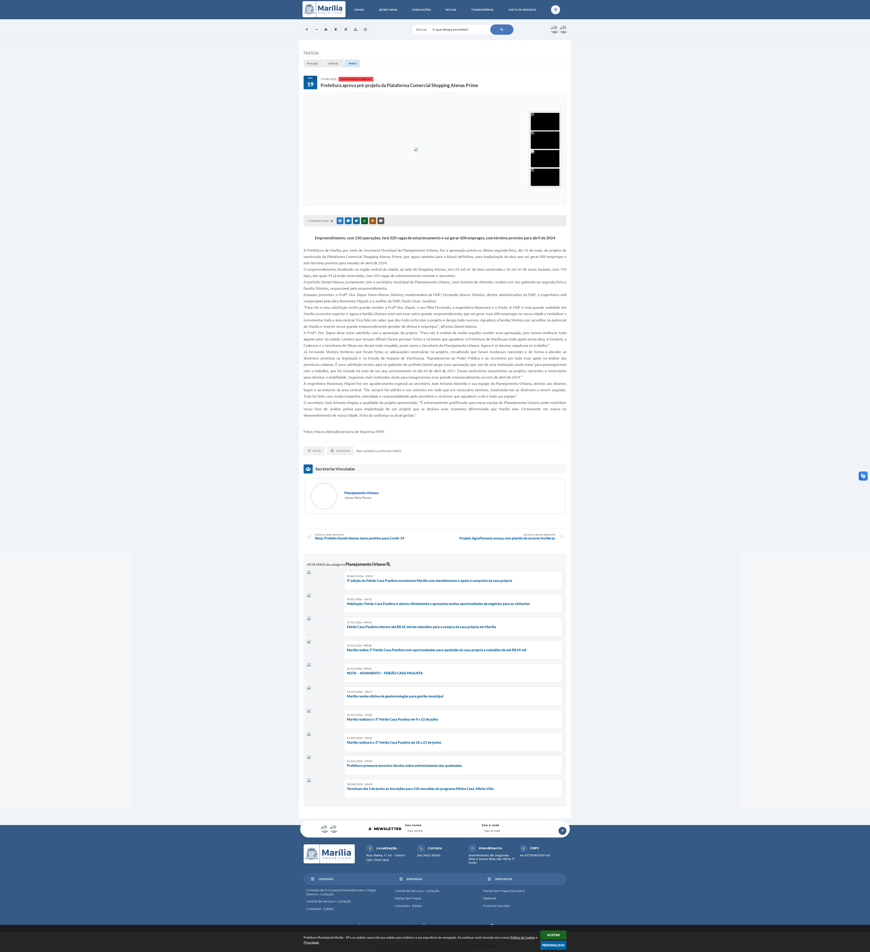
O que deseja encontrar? (429, 21)
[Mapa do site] (355, 29)
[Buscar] (501, 29)
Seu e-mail (490, 825)
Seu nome (413, 825)
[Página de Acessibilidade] (365, 29)
